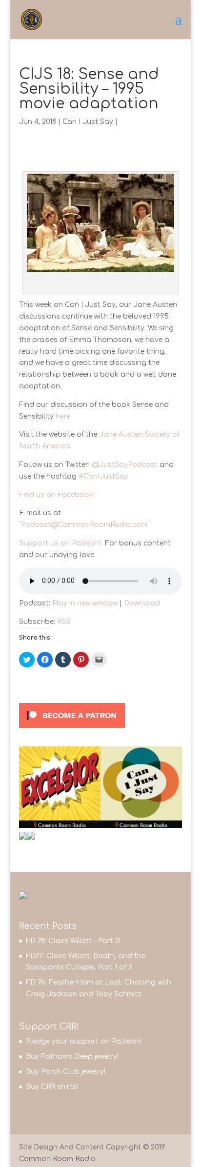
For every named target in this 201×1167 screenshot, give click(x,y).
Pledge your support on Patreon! (83, 1041)
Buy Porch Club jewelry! (65, 1071)
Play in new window (85, 603)
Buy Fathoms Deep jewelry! (72, 1056)
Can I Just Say (87, 121)
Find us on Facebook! (57, 495)
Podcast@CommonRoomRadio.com (84, 524)
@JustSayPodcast (125, 464)
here (63, 416)
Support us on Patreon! (62, 543)
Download (142, 603)
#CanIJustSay (103, 476)
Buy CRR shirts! (52, 1086)
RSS (63, 621)
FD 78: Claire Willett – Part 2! (73, 941)
